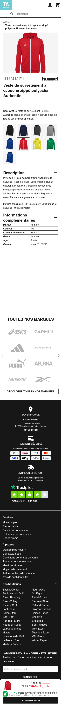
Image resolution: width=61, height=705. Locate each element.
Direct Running (11, 597)
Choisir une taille (31, 700)
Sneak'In (37, 617)
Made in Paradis (12, 644)
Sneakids (37, 621)
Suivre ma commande (15, 530)
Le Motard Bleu (11, 640)
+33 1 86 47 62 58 (30, 429)
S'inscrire (30, 677)
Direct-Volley (10, 601)
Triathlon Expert (41, 632)
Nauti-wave (38, 589)
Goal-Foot (8, 617)
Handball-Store (11, 621)
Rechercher (21, 14)
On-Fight (37, 593)
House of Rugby (12, 624)
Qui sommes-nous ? (14, 549)
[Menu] (4, 14)
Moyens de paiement (15, 569)
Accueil (7, 21)
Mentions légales (12, 565)
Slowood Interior (41, 609)
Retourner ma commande (17, 534)
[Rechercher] (12, 13)
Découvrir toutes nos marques (30, 391)
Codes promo (10, 538)
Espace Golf (10, 605)
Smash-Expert (40, 613)
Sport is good (39, 624)
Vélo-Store (38, 636)
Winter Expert (39, 640)
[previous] (2, 355)
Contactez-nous (30, 419)
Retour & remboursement (17, 561)
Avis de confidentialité (15, 577)
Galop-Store (10, 613)
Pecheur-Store (40, 601)
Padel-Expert (39, 597)
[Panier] (57, 4)
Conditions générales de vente (20, 557)
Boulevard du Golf (13, 593)
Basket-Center (11, 589)
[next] (58, 355)
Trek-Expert (38, 628)
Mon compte (10, 522)
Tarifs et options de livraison (19, 573)
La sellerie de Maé (13, 636)
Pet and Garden (41, 605)
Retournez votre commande (30, 480)
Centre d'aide (10, 526)
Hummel (14, 78)
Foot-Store (9, 609)
